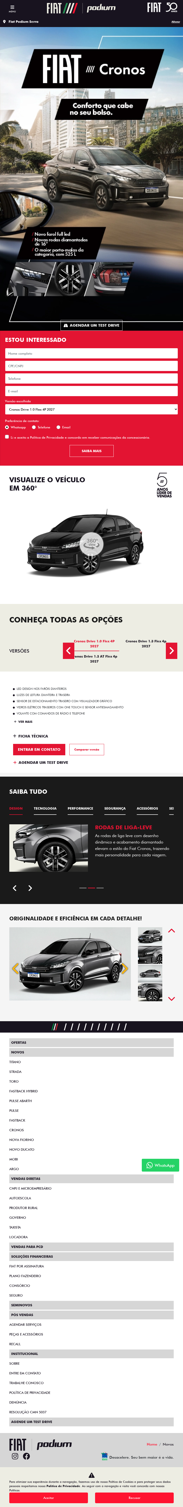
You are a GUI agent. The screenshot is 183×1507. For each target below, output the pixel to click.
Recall (15, 1344)
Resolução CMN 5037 (27, 1412)
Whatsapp (18, 427)
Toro (14, 1081)
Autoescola (20, 1198)
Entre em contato (25, 1373)
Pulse (14, 1111)
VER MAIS (24, 721)
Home (152, 1444)
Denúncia (17, 1402)
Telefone (44, 427)
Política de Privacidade (47, 437)
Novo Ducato (21, 1149)
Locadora (18, 1237)
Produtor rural (23, 1208)
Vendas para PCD (27, 1247)
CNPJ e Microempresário (30, 1188)
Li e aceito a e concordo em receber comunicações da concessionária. (80, 437)
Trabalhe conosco (26, 1383)
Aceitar (48, 1498)
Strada (15, 1072)
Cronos (16, 1130)
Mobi (13, 1159)
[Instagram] (15, 1456)
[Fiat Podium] (81, 8)
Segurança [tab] (115, 808)
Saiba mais (92, 451)
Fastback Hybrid (23, 1091)
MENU (12, 11)
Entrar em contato (39, 749)
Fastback (17, 1120)
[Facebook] (26, 1456)
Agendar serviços (25, 1324)
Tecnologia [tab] (45, 808)
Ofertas (18, 1042)
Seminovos (21, 1305)
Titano (15, 1062)
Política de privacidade (29, 1393)
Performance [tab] (80, 808)
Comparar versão (86, 749)
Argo (14, 1169)
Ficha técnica (33, 736)
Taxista (15, 1227)
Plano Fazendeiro (25, 1276)
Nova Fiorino (21, 1140)
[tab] (94, 643)
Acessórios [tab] (147, 808)
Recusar (134, 1498)
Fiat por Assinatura (26, 1266)
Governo (17, 1218)
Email (66, 427)
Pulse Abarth (20, 1101)
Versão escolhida (18, 401)
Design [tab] (16, 808)
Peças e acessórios (26, 1334)
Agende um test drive (31, 1422)
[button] (16, 968)
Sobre (14, 1363)
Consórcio (19, 1286)
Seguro (16, 1295)
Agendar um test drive (94, 325)
